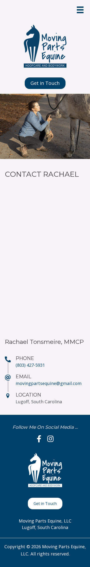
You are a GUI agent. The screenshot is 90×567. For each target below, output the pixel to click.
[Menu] (80, 10)
